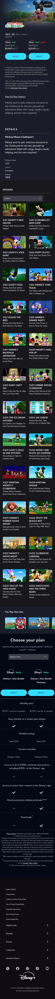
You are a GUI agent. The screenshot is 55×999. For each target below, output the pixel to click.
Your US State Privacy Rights (15, 904)
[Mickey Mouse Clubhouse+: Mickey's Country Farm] (15, 623)
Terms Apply (11, 834)
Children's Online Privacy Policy (16, 899)
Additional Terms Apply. (19, 88)
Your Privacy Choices (12, 914)
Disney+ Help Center (30, 863)
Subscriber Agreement (13, 909)
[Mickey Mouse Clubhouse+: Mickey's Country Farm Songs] (39, 623)
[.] (7, 968)
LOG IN (47, 4)
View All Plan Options (15, 96)
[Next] (50, 622)
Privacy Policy (10, 894)
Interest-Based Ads (12, 919)
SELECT (16, 56)
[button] (27, 925)
